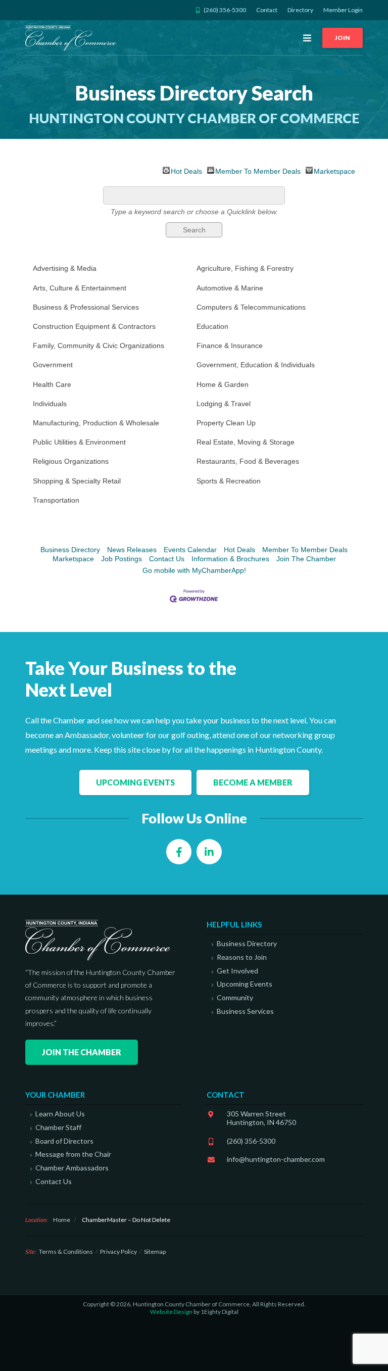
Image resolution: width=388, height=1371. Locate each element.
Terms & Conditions (66, 1251)
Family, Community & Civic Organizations (98, 345)
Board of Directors (64, 1141)
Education (212, 326)
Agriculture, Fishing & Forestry (245, 268)
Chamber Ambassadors (72, 1168)
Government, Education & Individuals (256, 365)
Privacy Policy (118, 1251)
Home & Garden (223, 384)
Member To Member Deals (258, 170)
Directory (300, 10)
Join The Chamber (306, 559)
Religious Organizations (71, 461)
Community (235, 998)
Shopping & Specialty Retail (77, 481)
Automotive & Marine (230, 288)
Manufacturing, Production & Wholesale (96, 423)
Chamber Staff (58, 1127)
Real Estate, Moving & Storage (246, 442)
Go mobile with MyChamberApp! (194, 570)
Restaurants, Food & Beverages (248, 461)
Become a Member (253, 782)
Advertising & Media (64, 268)
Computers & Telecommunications (251, 307)
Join (342, 37)
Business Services (245, 1011)
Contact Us (166, 559)
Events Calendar (190, 550)
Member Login (343, 10)
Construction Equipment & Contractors (94, 326)
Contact (266, 10)
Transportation (56, 500)
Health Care (52, 384)
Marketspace (334, 170)
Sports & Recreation (229, 481)
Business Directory (70, 550)
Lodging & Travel (224, 404)
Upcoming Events (135, 782)
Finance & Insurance (230, 345)
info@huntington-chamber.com (276, 1159)
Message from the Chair (73, 1154)
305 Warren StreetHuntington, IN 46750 (261, 1118)
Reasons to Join (242, 957)
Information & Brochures (230, 559)
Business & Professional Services (86, 307)
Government (53, 365)
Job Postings (121, 559)
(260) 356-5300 (251, 1141)
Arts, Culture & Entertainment (79, 288)
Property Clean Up (226, 423)
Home (61, 1219)
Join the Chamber (81, 1052)
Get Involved (237, 971)
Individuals (50, 404)
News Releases (132, 550)
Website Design (171, 1311)
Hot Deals (186, 170)
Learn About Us (60, 1114)
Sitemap (155, 1251)
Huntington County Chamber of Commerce (72, 38)
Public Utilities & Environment (79, 442)
